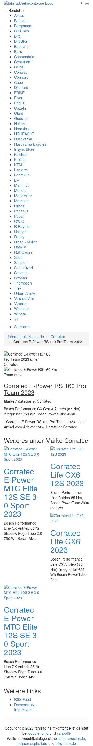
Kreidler (20, 159)
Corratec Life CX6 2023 (65, 541)
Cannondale (24, 56)
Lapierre (21, 169)
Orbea (19, 205)
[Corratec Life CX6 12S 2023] (69, 451)
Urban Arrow (24, 293)
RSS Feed (22, 699)
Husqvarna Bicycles (30, 144)
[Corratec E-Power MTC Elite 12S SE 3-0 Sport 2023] (23, 453)
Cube (18, 82)
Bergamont (23, 25)
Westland (21, 308)
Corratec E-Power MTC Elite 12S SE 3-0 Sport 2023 (21, 492)
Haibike (20, 123)
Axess (19, 15)
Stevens (20, 272)
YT (16, 319)
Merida (20, 190)
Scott (18, 257)
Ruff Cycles (23, 252)
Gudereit (21, 118)
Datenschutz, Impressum (25, 707)
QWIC (19, 221)
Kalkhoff (20, 154)
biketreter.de (66, 743)
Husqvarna (23, 138)
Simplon (20, 262)
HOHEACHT (24, 133)
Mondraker (23, 195)
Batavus (20, 20)
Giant (18, 113)
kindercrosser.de (71, 738)
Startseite (22, 326)
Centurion (22, 61)
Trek (17, 288)
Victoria (20, 303)
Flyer (18, 97)
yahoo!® (64, 733)
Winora (20, 313)
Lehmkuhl (22, 174)
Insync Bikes (24, 149)
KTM (18, 164)
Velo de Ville (24, 298)
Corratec (21, 77)
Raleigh (20, 231)
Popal (19, 216)
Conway (20, 72)
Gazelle (20, 108)
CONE (19, 66)
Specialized (23, 267)
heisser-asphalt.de (32, 743)
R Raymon (23, 226)
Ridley (19, 236)
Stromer (20, 277)
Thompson (23, 283)
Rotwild (20, 247)
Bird (17, 36)
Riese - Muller (25, 241)
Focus (19, 102)
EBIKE (19, 92)
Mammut (21, 185)
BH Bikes (21, 30)
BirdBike (21, 41)
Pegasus (21, 211)
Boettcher (22, 46)
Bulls (18, 51)
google (34, 733)
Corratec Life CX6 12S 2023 (67, 474)
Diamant (21, 87)
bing (45, 733)
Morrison (21, 200)
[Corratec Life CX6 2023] (69, 517)
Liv (16, 180)
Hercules (21, 128)
